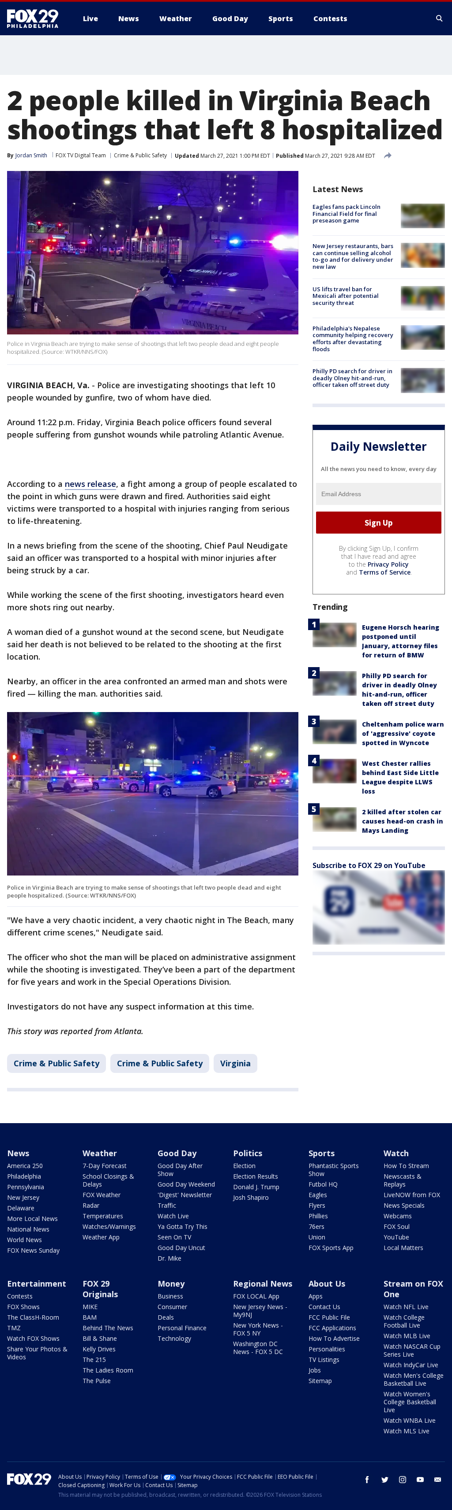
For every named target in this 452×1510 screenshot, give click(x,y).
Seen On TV (174, 1237)
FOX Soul (397, 1226)
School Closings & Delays (108, 1180)
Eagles (318, 1195)
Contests (20, 1296)
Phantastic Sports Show (334, 1169)
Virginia (235, 1063)
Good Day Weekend (186, 1184)
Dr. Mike (169, 1258)
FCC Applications (332, 1328)
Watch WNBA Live (410, 1420)
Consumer (172, 1306)
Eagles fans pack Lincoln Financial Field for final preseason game (346, 213)
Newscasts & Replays (403, 1180)
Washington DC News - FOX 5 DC (258, 1347)
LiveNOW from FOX (412, 1195)
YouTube (396, 1237)
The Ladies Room (108, 1370)
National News (28, 1229)
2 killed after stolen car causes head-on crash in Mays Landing (402, 821)
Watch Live (173, 1216)
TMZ (14, 1328)
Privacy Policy (388, 564)
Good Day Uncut (181, 1247)
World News (24, 1239)
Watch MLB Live (407, 1336)
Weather (100, 1153)
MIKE (90, 1306)
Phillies (318, 1216)
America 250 (25, 1165)
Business (170, 1296)
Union (317, 1237)
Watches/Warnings (109, 1226)
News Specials (404, 1205)
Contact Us (324, 1306)
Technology (174, 1338)
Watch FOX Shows (33, 1338)
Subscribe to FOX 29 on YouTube (369, 865)
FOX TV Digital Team (81, 155)
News (18, 1153)
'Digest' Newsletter (185, 1195)
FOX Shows (23, 1306)
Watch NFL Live (406, 1306)
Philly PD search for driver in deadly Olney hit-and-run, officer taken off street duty (352, 378)
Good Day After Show (180, 1169)
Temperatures (103, 1216)
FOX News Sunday (33, 1250)
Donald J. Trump (256, 1187)
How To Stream (406, 1165)
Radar (91, 1205)
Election (244, 1165)
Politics (247, 1153)
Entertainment (36, 1283)
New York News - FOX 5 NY (258, 1329)
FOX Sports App (331, 1247)
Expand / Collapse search (439, 18)
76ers (316, 1226)
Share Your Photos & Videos (37, 1353)
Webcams (398, 1216)
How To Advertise (334, 1338)
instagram (403, 1480)
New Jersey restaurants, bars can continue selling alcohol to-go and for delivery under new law (353, 256)
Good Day (177, 1153)
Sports (322, 1153)
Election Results (255, 1176)
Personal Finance (182, 1328)
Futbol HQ (323, 1184)
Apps (316, 1296)
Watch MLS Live (406, 1431)
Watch (396, 1153)
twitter (385, 1480)
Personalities (327, 1349)
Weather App (101, 1237)
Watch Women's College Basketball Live (410, 1402)
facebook (367, 1480)
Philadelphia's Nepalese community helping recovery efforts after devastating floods (353, 338)
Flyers (317, 1205)
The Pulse (97, 1380)
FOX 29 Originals (100, 1288)
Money (171, 1283)
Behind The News (108, 1328)
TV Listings (324, 1359)
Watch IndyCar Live (411, 1365)
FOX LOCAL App (256, 1296)
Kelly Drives (99, 1349)
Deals (166, 1317)
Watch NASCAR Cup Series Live (412, 1350)
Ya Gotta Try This (182, 1226)
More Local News (32, 1218)
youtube (420, 1480)
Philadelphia (24, 1176)
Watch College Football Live (404, 1321)
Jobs (315, 1370)
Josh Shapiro (251, 1197)
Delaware (20, 1208)
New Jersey (23, 1197)
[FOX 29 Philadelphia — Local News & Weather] (36, 18)
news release (90, 484)
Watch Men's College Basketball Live (414, 1379)
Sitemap (320, 1380)
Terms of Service (385, 572)
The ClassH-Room (33, 1317)
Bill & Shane (100, 1338)
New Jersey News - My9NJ (260, 1310)
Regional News (262, 1283)
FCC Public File (329, 1317)
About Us (327, 1283)
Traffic (167, 1205)
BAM (90, 1317)
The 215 (94, 1359)
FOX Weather (102, 1195)
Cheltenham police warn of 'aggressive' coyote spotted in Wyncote (403, 733)
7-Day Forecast (105, 1165)
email (438, 1480)
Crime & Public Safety (140, 155)
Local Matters (403, 1247)
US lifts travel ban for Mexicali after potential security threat (346, 296)
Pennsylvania (25, 1187)
